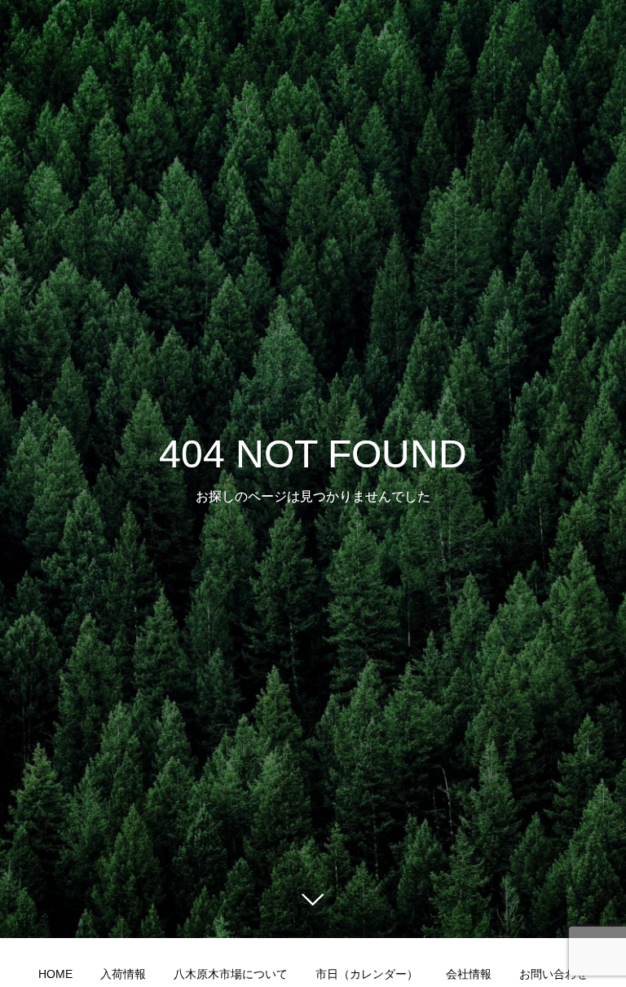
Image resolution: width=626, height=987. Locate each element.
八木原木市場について (231, 973)
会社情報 (469, 973)
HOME (55, 973)
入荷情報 (123, 973)
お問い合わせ (553, 973)
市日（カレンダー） (366, 973)
